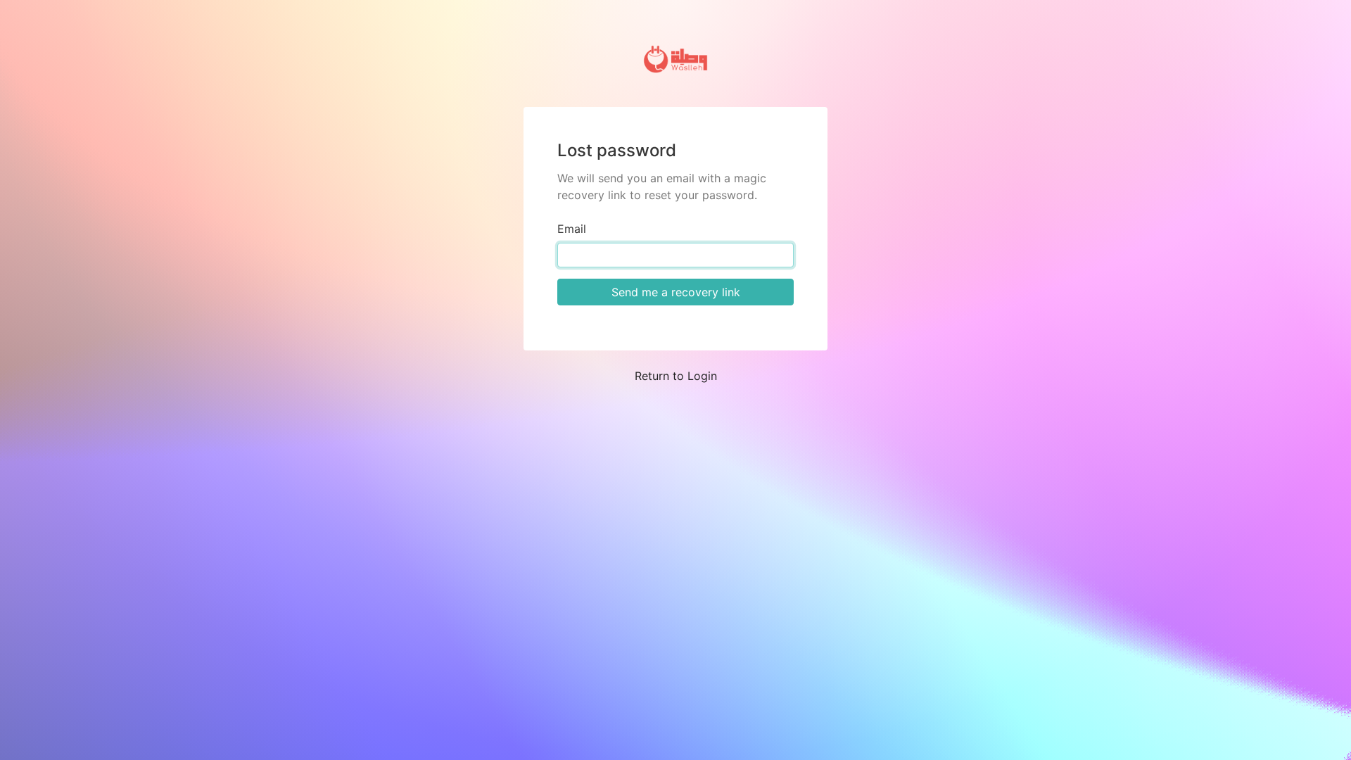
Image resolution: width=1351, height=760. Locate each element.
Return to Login (676, 376)
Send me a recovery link (675, 292)
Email (571, 229)
